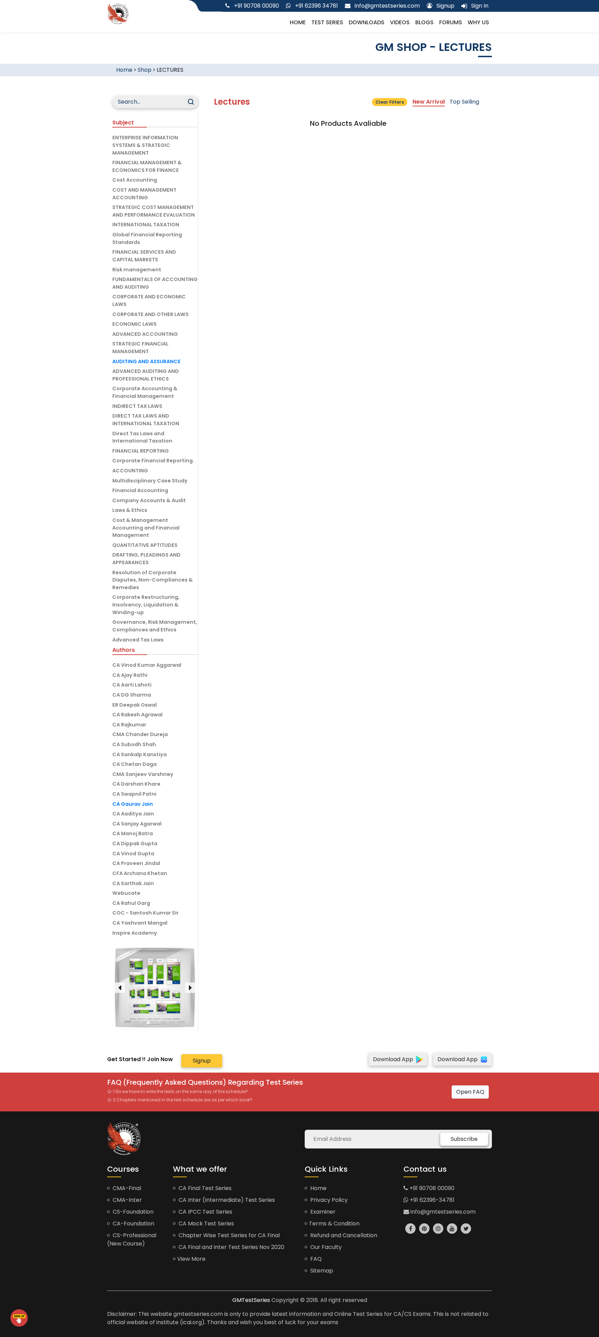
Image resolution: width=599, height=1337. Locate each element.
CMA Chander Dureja (140, 734)
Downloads (366, 22)
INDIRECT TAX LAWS (137, 406)
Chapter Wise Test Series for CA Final (228, 1235)
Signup (202, 1061)
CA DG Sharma (131, 694)
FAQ (315, 1259)
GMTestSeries (251, 1300)
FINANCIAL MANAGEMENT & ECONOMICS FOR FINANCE (147, 166)
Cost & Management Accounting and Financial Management (146, 528)
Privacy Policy (328, 1200)
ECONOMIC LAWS (134, 324)
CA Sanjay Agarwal (137, 823)
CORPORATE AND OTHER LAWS (150, 314)
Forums (450, 22)
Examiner (322, 1212)
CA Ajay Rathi (129, 675)
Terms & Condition (334, 1223)
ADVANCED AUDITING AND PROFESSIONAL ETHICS (145, 375)
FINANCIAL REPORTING (140, 450)
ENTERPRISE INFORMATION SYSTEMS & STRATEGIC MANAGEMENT (145, 145)
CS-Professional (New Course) (131, 1239)
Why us (478, 22)
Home (298, 22)
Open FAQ (470, 1092)
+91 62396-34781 (431, 1200)
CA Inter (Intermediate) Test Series (226, 1200)
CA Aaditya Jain (133, 813)
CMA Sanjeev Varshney (142, 774)
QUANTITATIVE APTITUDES (144, 545)
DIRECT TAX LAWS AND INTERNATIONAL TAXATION (145, 419)
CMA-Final (126, 1188)
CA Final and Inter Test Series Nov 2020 (230, 1247)
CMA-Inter (126, 1200)
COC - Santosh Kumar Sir (145, 912)
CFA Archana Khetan (139, 873)
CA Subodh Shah (134, 744)
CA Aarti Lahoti (131, 684)
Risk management (136, 269)
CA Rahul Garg (131, 903)
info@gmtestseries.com (442, 1212)
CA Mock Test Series (205, 1223)
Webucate (126, 893)
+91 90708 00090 (431, 1188)
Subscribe (464, 1139)
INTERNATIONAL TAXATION (145, 224)
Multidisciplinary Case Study (150, 480)
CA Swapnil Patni (134, 793)
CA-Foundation (132, 1223)
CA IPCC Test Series (204, 1212)
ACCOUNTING (130, 470)
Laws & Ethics (129, 510)
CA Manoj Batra (132, 833)
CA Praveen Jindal (136, 863)
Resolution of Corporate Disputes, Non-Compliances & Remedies (152, 580)
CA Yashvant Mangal (139, 922)
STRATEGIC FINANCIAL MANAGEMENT (140, 347)
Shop (144, 70)
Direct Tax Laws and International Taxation (142, 437)
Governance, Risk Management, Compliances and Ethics (154, 626)
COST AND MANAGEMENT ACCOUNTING (144, 193)
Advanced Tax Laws (138, 639)
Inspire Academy (134, 932)
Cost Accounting (134, 179)
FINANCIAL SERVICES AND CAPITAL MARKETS (144, 255)
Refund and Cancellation (343, 1235)
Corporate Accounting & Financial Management (144, 392)
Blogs (424, 22)
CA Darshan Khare (136, 783)
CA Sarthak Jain (133, 883)
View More (191, 1259)
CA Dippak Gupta (134, 843)
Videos (400, 22)
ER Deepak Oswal (134, 704)
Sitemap (321, 1271)
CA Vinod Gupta (133, 853)
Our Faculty (325, 1247)
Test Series (327, 22)
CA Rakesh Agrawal (137, 714)
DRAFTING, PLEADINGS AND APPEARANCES (146, 558)
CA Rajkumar (129, 724)
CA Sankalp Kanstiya (139, 754)
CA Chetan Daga (134, 764)
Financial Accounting (140, 490)
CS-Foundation (132, 1212)
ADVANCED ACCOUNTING (145, 334)
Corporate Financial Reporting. (153, 460)
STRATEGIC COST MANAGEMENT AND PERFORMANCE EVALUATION (153, 211)
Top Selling (464, 102)
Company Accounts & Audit (149, 500)
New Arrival (429, 102)
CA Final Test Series (204, 1188)
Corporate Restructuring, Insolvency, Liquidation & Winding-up (146, 604)
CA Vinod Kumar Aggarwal (146, 665)
